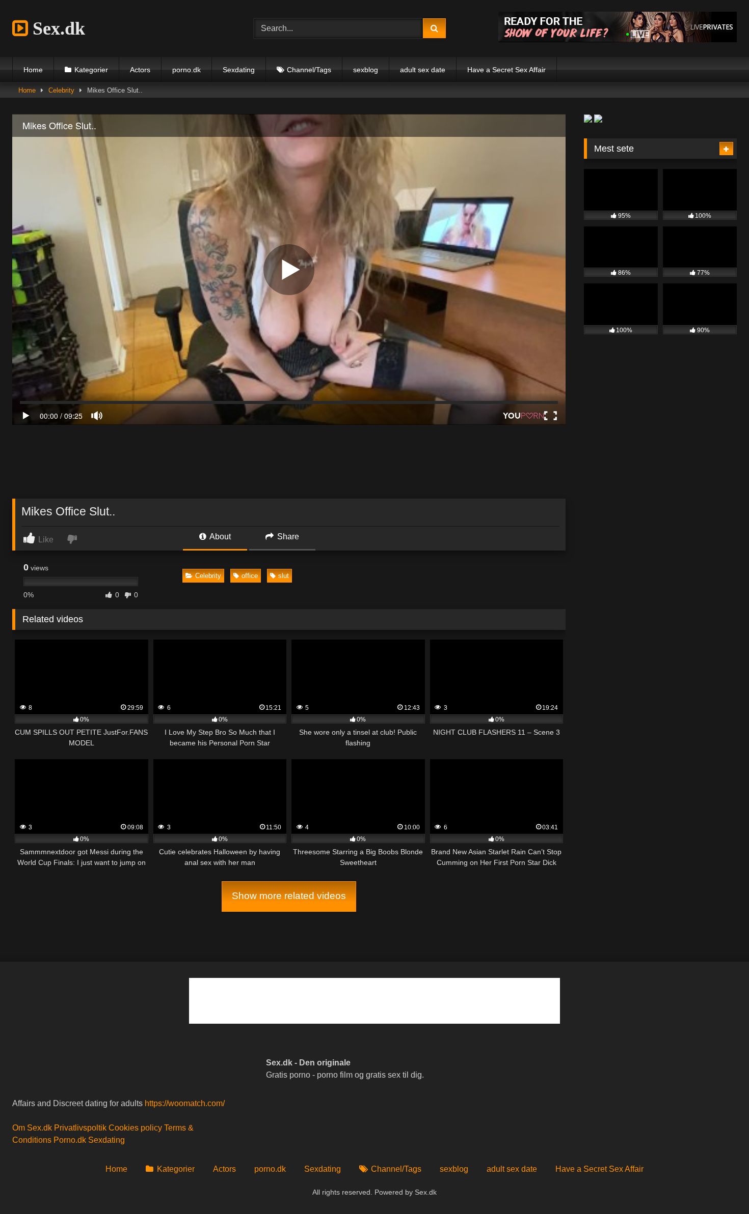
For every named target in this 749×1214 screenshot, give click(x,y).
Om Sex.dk (32, 1127)
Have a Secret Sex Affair (506, 70)
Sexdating (239, 70)
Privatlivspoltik (80, 1127)
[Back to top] (717, 1184)
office (250, 576)
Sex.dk (56, 28)
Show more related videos (289, 895)
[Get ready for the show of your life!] (617, 39)
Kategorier (91, 70)
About (219, 536)
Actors (140, 70)
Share (287, 536)
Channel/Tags (309, 70)
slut (283, 576)
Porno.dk (70, 1140)
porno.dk (186, 70)
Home (33, 70)
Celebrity (61, 90)
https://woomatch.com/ (185, 1103)
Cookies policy (135, 1127)
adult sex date (422, 70)
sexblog (365, 70)
